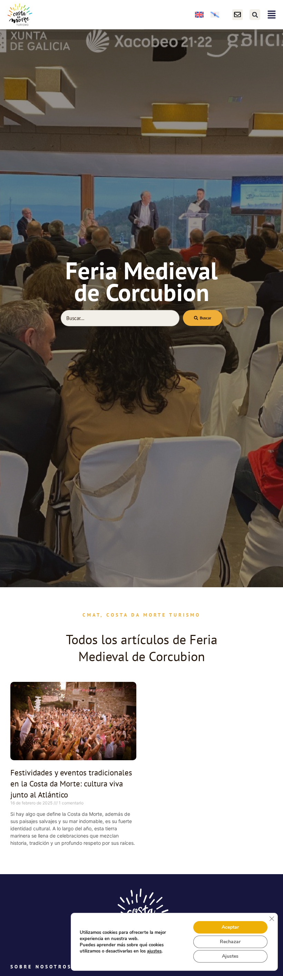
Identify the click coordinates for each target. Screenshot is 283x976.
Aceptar (230, 927)
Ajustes (230, 956)
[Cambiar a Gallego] (215, 15)
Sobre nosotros (41, 967)
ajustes (154, 951)
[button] (255, 14)
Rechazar (230, 941)
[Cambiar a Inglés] (199, 15)
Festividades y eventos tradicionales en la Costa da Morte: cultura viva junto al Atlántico (71, 783)
